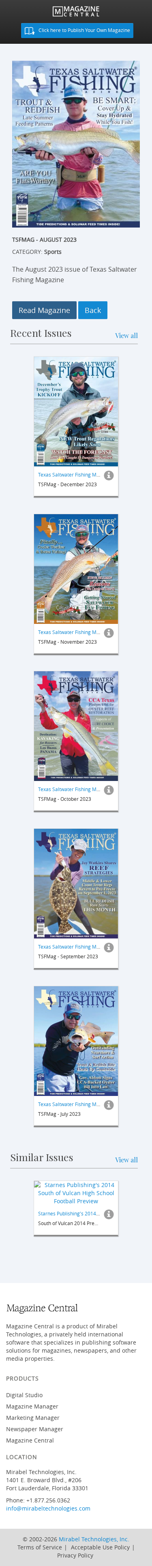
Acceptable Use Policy (100, 1547)
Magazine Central (30, 1440)
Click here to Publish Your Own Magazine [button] (83, 30)
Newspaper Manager (34, 1429)
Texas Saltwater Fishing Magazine (76, 474)
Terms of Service (39, 1547)
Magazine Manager (32, 1406)
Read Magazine (44, 310)
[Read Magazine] (76, 411)
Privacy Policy (75, 1555)
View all (126, 335)
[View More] (109, 478)
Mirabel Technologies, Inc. (94, 1539)
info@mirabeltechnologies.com (48, 1508)
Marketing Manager (33, 1417)
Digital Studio (24, 1395)
